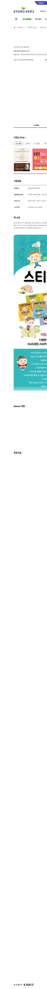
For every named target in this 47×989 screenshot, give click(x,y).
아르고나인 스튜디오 (20, 51)
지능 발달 (18, 144)
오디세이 (38, 19)
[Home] (15, 27)
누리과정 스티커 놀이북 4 (21, 47)
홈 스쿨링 (37, 144)
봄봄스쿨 (16, 54)
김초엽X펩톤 (26, 19)
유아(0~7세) (31, 27)
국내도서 (20, 27)
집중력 (28, 144)
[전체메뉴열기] (16, 19)
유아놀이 (43, 27)
